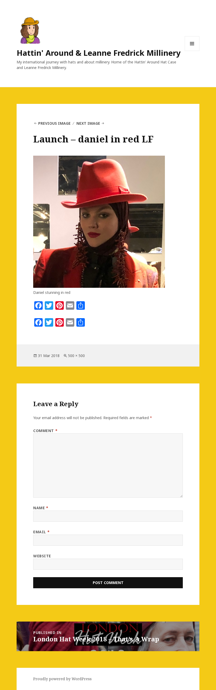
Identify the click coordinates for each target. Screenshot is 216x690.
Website (42, 555)
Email (41, 531)
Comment (45, 430)
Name (40, 507)
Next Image (88, 123)
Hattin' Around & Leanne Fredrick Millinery (99, 53)
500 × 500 (76, 355)
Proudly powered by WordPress (62, 678)
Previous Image (54, 123)
